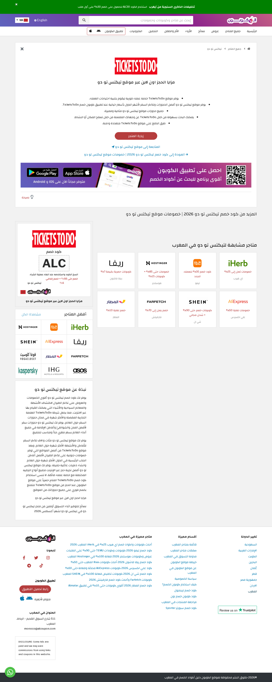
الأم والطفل (171, 31)
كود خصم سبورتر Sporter (181, 608)
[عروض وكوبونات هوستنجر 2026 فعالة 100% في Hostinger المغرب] (156, 263)
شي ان (197, 321)
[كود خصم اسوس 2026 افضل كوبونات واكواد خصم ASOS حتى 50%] (79, 370)
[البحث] (84, 20)
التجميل (153, 31)
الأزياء (188, 31)
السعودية (251, 544)
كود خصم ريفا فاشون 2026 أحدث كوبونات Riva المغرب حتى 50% (111, 562)
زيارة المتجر (136, 136)
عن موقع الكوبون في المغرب (183, 571)
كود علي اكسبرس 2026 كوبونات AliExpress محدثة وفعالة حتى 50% (108, 568)
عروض (215, 31)
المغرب (252, 591)
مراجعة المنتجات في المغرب (179, 602)
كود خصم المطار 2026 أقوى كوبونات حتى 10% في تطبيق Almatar (110, 585)
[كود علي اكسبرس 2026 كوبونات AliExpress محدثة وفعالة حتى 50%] (238, 301)
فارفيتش (157, 317)
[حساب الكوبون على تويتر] (36, 557)
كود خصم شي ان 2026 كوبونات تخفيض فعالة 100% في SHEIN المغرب (107, 574)
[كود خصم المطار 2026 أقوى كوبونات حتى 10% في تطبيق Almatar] (116, 301)
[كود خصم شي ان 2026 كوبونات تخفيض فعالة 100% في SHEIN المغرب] (197, 301)
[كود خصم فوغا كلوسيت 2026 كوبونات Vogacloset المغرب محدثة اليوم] (28, 356)
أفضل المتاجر (75, 314)
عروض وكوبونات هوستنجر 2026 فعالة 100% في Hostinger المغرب (110, 556)
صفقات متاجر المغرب (183, 550)
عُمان (253, 568)
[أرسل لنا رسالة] (10, 672)
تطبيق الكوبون (114, 31)
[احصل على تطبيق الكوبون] (136, 175)
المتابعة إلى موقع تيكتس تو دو (137, 147)
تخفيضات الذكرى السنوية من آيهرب (172, 7)
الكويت (252, 556)
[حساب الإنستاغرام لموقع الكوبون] (48, 557)
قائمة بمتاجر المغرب (184, 544)
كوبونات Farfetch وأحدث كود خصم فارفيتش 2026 (120, 580)
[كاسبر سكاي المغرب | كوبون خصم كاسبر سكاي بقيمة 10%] (28, 370)
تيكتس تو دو (214, 49)
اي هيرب (238, 278)
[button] (16, 4)
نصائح (201, 31)
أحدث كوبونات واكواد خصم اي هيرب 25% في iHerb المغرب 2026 (111, 544)
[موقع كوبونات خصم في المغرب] (248, 49)
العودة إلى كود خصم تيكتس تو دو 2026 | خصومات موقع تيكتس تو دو (135, 154)
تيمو (197, 283)
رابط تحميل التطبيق (35, 589)
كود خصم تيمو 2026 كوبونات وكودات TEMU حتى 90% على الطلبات (109, 550)
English (42, 20)
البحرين (253, 562)
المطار (116, 317)
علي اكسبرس (238, 317)
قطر (254, 574)
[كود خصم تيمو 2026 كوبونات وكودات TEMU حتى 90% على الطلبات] (197, 263)
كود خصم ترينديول (185, 590)
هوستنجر (157, 283)
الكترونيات (136, 31)
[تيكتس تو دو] (136, 65)
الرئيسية (252, 31)
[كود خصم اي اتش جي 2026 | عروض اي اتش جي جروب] (54, 370)
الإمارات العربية (247, 550)
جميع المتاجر (233, 31)
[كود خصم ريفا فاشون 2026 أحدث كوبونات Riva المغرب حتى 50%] (116, 263)
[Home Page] (242, 20)
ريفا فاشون (116, 278)
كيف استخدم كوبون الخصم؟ (179, 584)
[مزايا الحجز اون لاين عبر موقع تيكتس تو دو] (54, 259)
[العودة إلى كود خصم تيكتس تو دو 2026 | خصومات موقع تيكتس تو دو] (22, 49)
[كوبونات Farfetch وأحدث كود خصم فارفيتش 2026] (156, 301)
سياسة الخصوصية (186, 578)
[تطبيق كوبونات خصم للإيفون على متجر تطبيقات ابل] (90, 31)
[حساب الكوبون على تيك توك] (41, 565)
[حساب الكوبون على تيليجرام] (29, 565)
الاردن (253, 585)
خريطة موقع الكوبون (184, 562)
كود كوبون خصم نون (184, 596)
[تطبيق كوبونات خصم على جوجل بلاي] (98, 31)
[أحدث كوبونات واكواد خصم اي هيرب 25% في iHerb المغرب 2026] (238, 263)
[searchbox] (141, 20)
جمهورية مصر (248, 580)
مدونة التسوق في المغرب (180, 556)
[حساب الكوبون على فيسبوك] (24, 557)
